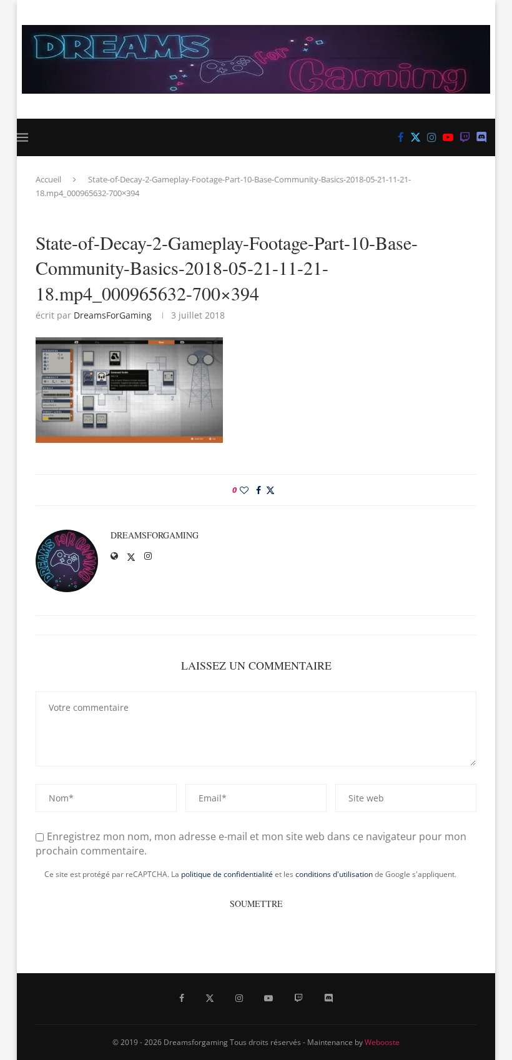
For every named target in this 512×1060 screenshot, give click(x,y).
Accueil (48, 179)
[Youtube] (448, 137)
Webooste (382, 1042)
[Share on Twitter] (270, 490)
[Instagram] (431, 137)
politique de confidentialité (227, 874)
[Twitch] (465, 137)
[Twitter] (415, 137)
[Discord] (481, 137)
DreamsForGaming (113, 315)
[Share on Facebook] (258, 490)
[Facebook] (401, 137)
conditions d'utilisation (334, 874)
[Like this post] (244, 490)
